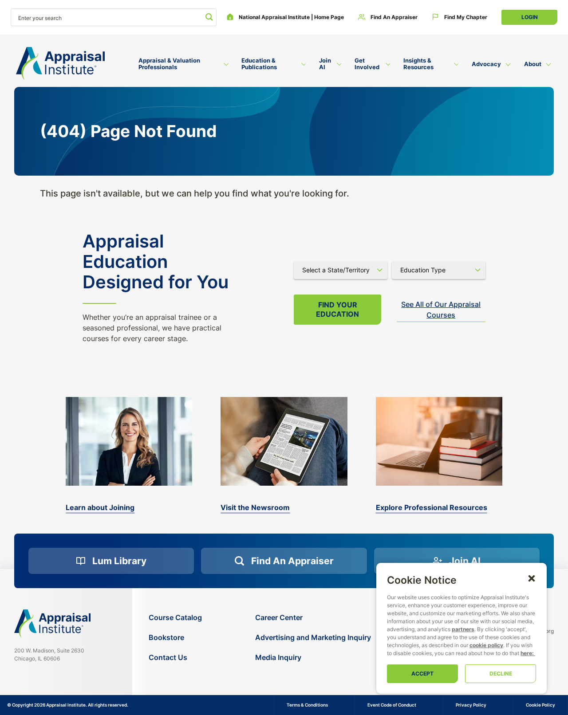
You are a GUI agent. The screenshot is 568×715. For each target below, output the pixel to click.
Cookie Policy (540, 704)
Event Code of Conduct (391, 704)
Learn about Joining (100, 507)
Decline (500, 673)
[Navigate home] (52, 623)
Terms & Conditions (307, 704)
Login (529, 17)
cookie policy (486, 645)
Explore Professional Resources (431, 507)
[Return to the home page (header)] (60, 63)
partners (463, 629)
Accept (422, 673)
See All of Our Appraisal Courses (441, 309)
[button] (531, 578)
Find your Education (337, 309)
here (526, 653)
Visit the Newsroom (255, 507)
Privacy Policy (471, 704)
